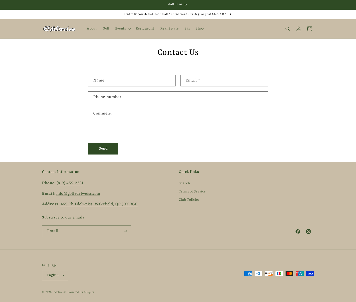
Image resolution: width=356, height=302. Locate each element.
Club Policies (189, 200)
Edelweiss (60, 292)
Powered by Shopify (81, 292)
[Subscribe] (125, 231)
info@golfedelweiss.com (78, 193)
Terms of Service (192, 192)
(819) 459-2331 (70, 183)
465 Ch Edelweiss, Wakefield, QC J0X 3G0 (99, 204)
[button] (122, 29)
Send (103, 148)
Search (184, 183)
